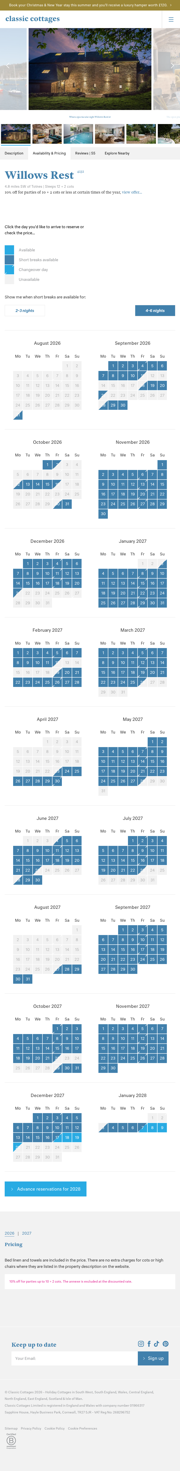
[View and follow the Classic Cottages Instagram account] (141, 1345)
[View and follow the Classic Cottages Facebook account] (149, 1345)
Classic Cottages (21, 1392)
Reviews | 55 (85, 153)
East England (37, 1399)
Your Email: (25, 1358)
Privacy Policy (31, 1429)
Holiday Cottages (58, 1392)
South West (84, 1392)
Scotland (55, 1399)
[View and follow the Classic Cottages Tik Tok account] (156, 1345)
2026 (9, 1233)
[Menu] (171, 19)
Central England (141, 1392)
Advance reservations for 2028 (48, 1189)
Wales (122, 1392)
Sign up (156, 1358)
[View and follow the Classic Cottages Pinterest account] (166, 1345)
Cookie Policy (55, 1429)
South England (105, 1392)
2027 (26, 1233)
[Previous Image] (8, 65)
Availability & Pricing (49, 153)
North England (15, 1399)
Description (14, 153)
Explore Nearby (117, 153)
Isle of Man (74, 1399)
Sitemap (11, 1429)
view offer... (132, 192)
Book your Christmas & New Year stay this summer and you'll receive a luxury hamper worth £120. (88, 5)
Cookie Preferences (82, 1429)
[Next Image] (172, 65)
